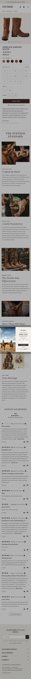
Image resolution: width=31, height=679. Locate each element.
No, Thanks (23, 347)
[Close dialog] (30, 327)
